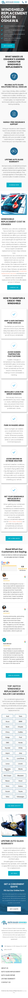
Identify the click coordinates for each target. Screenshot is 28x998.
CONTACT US (14, 287)
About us (4, 968)
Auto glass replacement (10, 972)
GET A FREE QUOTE (14, 538)
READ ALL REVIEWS (14, 675)
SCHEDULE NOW (14, 185)
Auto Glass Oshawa (15, 521)
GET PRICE (14, 873)
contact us (5, 982)
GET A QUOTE (8, 46)
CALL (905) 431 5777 (14, 806)
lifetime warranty (8, 979)
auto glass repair (8, 975)
